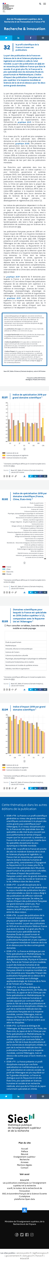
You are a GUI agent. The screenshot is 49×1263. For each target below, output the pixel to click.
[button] (12, 476)
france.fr (39, 1256)
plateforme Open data (24, 1199)
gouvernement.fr (13, 1256)
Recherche (24, 1159)
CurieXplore (24, 1196)
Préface (24, 1151)
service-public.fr (24, 1253)
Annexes (24, 1162)
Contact (24, 1168)
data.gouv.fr (28, 1256)
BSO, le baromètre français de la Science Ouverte (24, 1194)
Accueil (24, 1149)
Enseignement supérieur (24, 1157)
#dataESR (24, 1180)
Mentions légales (24, 1165)
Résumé (24, 1154)
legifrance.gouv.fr (41, 1253)
